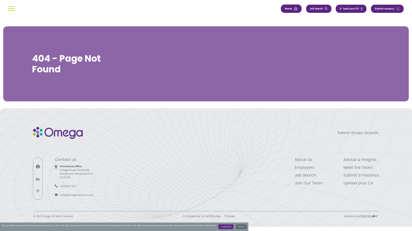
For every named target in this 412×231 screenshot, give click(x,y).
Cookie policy (210, 226)
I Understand (225, 227)
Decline (241, 227)
